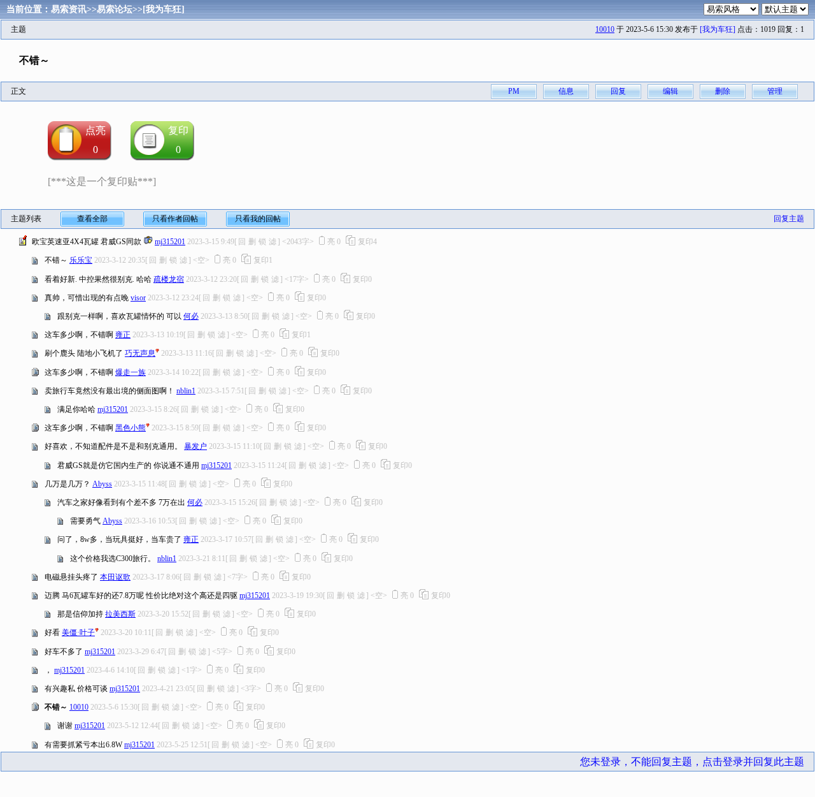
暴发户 (195, 446)
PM (514, 91)
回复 (618, 91)
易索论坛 (114, 9)
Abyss (102, 483)
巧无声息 (140, 353)
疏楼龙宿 (168, 279)
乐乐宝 (80, 260)
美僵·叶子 (78, 632)
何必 (191, 316)
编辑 (670, 91)
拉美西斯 (120, 614)
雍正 (123, 334)
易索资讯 (69, 9)
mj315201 (170, 241)
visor (138, 297)
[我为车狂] (164, 9)
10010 (604, 29)
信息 (566, 91)
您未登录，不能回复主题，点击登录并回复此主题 (692, 761)
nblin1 (185, 390)
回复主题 (789, 218)
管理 (775, 91)
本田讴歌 (115, 577)
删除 (722, 91)
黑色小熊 (130, 427)
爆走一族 (130, 372)
